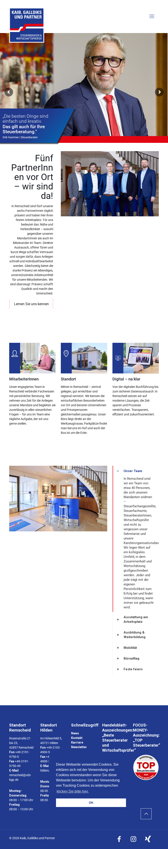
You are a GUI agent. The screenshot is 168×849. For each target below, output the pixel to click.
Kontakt (76, 738)
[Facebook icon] (119, 839)
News (75, 733)
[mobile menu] (152, 16)
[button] (135, 539)
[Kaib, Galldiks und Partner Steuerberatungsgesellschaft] (26, 25)
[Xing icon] (147, 839)
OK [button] (91, 802)
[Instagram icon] (133, 839)
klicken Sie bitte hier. (73, 791)
